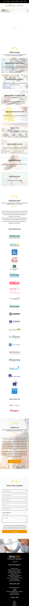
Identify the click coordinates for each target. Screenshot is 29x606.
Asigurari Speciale (14, 579)
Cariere (21, 1)
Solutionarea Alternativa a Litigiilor (14, 591)
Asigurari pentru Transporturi (14, 575)
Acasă (4, 1)
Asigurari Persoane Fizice (14, 580)
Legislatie (14, 590)
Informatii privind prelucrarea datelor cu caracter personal (14, 528)
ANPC (14, 603)
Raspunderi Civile (15, 574)
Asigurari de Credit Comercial (14, 572)
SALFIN (14, 602)
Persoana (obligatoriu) (6, 512)
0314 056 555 (20, 6)
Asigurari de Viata (14, 176)
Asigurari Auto (14, 128)
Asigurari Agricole (14, 576)
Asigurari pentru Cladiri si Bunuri (15, 63)
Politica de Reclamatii (14, 594)
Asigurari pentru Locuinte (14, 144)
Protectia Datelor (14, 593)
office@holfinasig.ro (10, 6)
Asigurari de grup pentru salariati (14, 578)
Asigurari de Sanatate (14, 160)
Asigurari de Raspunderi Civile (14, 112)
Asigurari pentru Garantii (14, 571)
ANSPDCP (14, 605)
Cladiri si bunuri (14, 568)
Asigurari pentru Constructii (14, 79)
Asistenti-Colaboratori (15, 1)
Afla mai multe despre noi (15, 461)
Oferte (25, 1)
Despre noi (8, 1)
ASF (14, 601)
